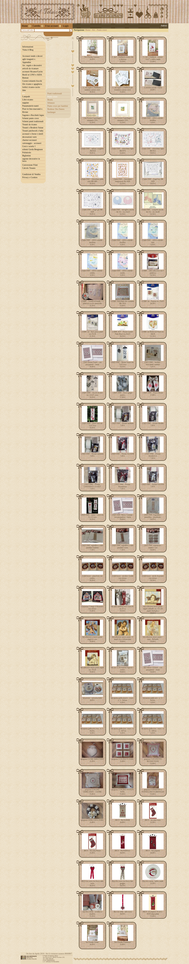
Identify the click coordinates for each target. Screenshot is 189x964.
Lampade (26, 96)
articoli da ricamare (30, 68)
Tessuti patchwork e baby (32, 131)
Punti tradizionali (54, 93)
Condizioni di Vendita (31, 174)
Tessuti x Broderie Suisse (32, 128)
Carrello (36, 26)
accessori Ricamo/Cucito (32, 72)
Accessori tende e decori (32, 56)
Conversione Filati (30, 165)
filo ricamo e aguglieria (32, 84)
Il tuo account (51, 26)
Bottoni (25, 78)
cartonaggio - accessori (31, 143)
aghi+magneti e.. (29, 59)
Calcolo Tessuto (28, 168)
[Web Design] (30, 958)
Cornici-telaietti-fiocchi (32, 81)
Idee (24, 90)
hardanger (51, 112)
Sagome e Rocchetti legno (33, 115)
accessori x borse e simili (32, 134)
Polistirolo (26, 152)
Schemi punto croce (30, 118)
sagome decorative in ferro (31, 160)
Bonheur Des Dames (55, 109)
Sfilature (51, 103)
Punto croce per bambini (57, 106)
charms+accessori (29, 140)
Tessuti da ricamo (29, 124)
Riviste (25, 112)
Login (66, 26)
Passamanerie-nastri (30, 106)
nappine (25, 103)
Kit (93, 30)
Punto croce (102, 30)
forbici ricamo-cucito (31, 87)
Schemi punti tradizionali (32, 121)
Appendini (26, 62)
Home (25, 26)
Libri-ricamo (27, 100)
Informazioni (27, 47)
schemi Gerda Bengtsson (32, 149)
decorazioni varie (29, 137)
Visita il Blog (27, 50)
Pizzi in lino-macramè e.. (32, 109)
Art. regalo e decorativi (32, 65)
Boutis (50, 100)
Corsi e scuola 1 (29, 146)
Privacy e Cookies (29, 177)
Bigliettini (26, 156)
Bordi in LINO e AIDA (32, 75)
